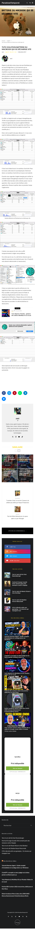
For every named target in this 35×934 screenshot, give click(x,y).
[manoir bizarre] (7, 592)
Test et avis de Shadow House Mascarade (19, 600)
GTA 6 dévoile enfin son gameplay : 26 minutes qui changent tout (20, 609)
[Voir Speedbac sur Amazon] (17, 747)
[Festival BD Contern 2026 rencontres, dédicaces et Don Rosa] (17, 683)
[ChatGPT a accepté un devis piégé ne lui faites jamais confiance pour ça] (17, 647)
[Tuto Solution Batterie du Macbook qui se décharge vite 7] (17, 275)
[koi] (7, 575)
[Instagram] (15, 916)
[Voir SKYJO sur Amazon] (17, 783)
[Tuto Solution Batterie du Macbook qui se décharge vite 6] (17, 234)
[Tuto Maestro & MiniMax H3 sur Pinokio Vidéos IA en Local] (17, 665)
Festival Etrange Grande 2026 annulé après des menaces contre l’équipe (19, 583)
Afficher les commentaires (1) (16, 530)
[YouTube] (19, 916)
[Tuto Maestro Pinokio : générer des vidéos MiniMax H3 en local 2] (6, 313)
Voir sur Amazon (17, 768)
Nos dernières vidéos (9, 861)
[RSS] (23, 916)
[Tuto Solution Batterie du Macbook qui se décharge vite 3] (17, 102)
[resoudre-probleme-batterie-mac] (17, 20)
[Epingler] (15, 393)
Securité (12, 52)
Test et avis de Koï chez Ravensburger (19, 575)
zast (3, 52)
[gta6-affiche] (7, 609)
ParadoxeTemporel (11, 3)
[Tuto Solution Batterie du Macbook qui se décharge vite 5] (17, 204)
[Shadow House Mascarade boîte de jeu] (7, 600)
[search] (31, 825)
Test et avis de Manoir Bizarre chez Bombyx (21, 592)
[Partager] (4, 393)
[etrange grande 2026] (7, 584)
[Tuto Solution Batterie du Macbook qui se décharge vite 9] (17, 327)
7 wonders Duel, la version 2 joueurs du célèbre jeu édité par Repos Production (17, 500)
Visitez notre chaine (10, 731)
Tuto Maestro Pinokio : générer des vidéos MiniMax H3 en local (21, 314)
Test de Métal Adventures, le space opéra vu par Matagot (17, 516)
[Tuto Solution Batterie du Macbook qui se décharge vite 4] (17, 152)
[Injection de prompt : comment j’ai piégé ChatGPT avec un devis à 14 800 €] (9, 461)
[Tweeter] (9, 393)
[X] (12, 916)
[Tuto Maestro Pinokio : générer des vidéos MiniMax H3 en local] (25, 461)
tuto (15, 52)
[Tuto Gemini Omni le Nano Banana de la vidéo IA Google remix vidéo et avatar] (17, 719)
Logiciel (7, 52)
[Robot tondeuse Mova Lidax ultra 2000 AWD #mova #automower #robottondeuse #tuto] (17, 700)
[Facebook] (8, 916)
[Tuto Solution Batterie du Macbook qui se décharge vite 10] (17, 349)
